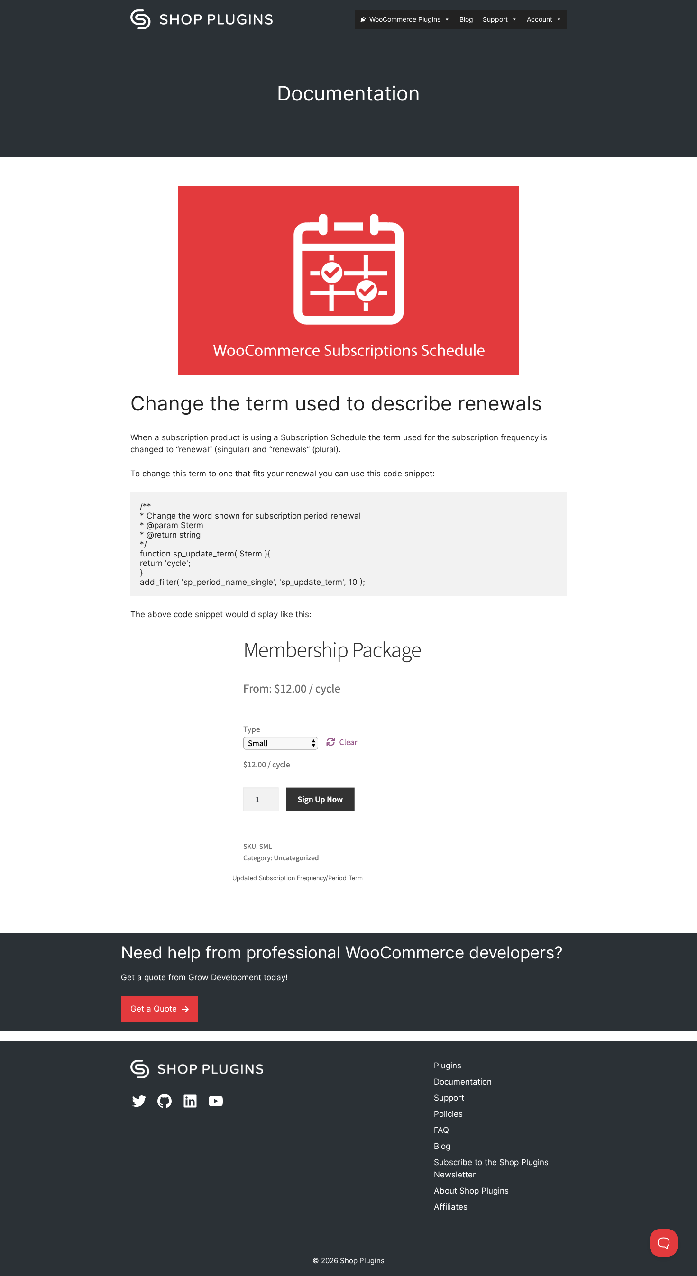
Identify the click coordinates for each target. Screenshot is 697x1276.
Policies (448, 1114)
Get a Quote (153, 1008)
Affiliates (451, 1207)
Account (539, 19)
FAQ (441, 1130)
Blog (466, 19)
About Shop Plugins (471, 1190)
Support (495, 19)
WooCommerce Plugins (404, 19)
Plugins (447, 1065)
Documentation (463, 1081)
